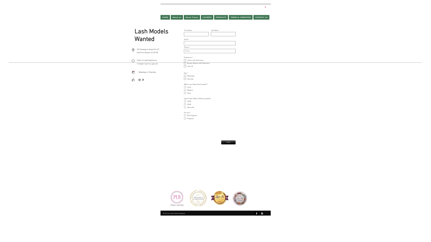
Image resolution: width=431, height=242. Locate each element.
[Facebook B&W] (257, 214)
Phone (186, 47)
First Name (188, 30)
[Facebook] (143, 80)
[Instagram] (139, 80)
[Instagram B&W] (262, 214)
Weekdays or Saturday (147, 72)
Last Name (215, 30)
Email (186, 39)
